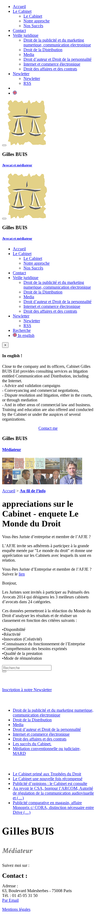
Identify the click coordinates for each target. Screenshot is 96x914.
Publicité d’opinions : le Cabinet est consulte (50, 783)
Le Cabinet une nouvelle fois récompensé (47, 778)
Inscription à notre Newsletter (27, 689)
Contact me (48, 428)
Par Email (10, 900)
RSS (27, 83)
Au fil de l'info (17, 764)
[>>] (4, 671)
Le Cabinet (22, 11)
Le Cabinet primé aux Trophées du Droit (47, 774)
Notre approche (36, 21)
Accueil (19, 6)
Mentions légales (16, 909)
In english (25, 335)
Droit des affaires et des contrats (50, 69)
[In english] (15, 93)
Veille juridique (25, 35)
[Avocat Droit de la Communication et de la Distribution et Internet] (27, 144)
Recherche (22, 330)
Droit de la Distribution (42, 49)
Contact (19, 30)
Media (28, 54)
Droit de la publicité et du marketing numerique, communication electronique (57, 42)
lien (22, 574)
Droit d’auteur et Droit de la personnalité (57, 59)
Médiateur (11, 449)
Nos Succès (33, 25)
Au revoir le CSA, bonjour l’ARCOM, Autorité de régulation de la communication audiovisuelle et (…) (53, 793)
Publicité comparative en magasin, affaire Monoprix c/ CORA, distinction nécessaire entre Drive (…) (53, 807)
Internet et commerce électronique (51, 64)
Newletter (21, 73)
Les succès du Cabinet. (32, 744)
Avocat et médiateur (17, 165)
